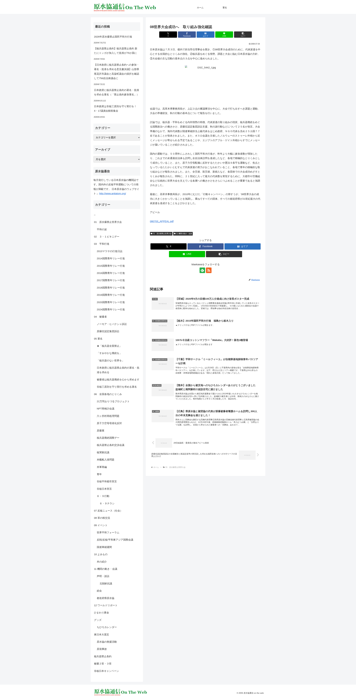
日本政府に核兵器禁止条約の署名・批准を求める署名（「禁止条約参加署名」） (116, 92)
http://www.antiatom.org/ (112, 193)
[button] (243, 34)
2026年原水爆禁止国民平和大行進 (113, 36)
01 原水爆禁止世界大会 (162, 234)
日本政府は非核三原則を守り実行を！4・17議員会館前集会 (115, 108)
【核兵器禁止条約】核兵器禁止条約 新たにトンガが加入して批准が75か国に (115, 50)
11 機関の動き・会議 (184, 234)
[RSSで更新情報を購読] (209, 270)
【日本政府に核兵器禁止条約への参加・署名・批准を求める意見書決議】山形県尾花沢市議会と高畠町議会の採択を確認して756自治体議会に (116, 71)
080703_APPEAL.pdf (162, 221)
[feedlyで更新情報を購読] (202, 270)
